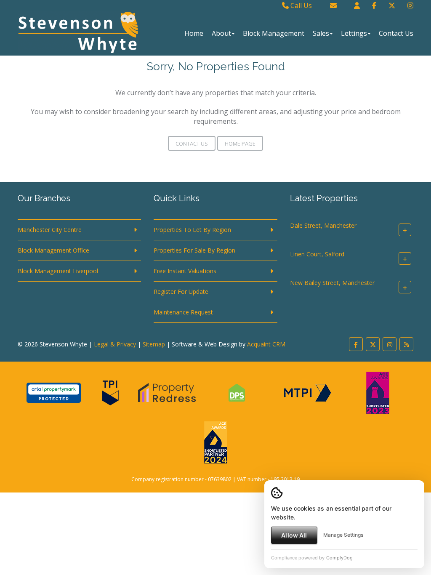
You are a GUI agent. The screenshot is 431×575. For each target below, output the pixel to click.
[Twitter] (391, 5)
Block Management (273, 33)
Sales (321, 33)
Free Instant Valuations (185, 271)
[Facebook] (374, 5)
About (221, 33)
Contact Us (396, 33)
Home (193, 33)
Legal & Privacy (115, 344)
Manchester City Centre (50, 230)
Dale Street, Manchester (323, 225)
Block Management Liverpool (58, 271)
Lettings (354, 33)
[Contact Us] (357, 5)
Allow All (294, 535)
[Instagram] (410, 5)
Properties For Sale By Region (194, 250)
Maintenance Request (183, 312)
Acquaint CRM (266, 344)
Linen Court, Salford (317, 254)
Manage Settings (343, 535)
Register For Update (181, 291)
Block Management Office (53, 250)
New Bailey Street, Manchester (332, 283)
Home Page (240, 143)
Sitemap (154, 344)
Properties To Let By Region (192, 230)
